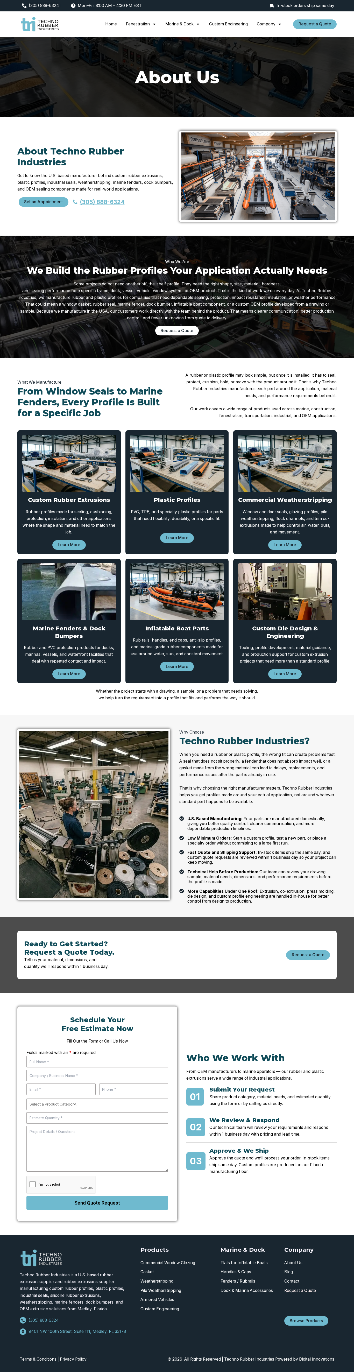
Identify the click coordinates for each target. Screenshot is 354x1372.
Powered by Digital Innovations (304, 1359)
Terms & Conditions (38, 1359)
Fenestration (138, 24)
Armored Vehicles (157, 1299)
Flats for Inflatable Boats (244, 1262)
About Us (293, 1262)
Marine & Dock (179, 24)
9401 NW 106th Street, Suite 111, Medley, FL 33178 (77, 1331)
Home (111, 24)
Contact (291, 1281)
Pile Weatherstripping (160, 1290)
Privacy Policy (73, 1359)
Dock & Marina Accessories (247, 1290)
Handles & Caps (236, 1271)
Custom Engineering (228, 24)
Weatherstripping (156, 1281)
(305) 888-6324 (44, 5)
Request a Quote (300, 1290)
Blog (288, 1271)
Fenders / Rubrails (238, 1281)
